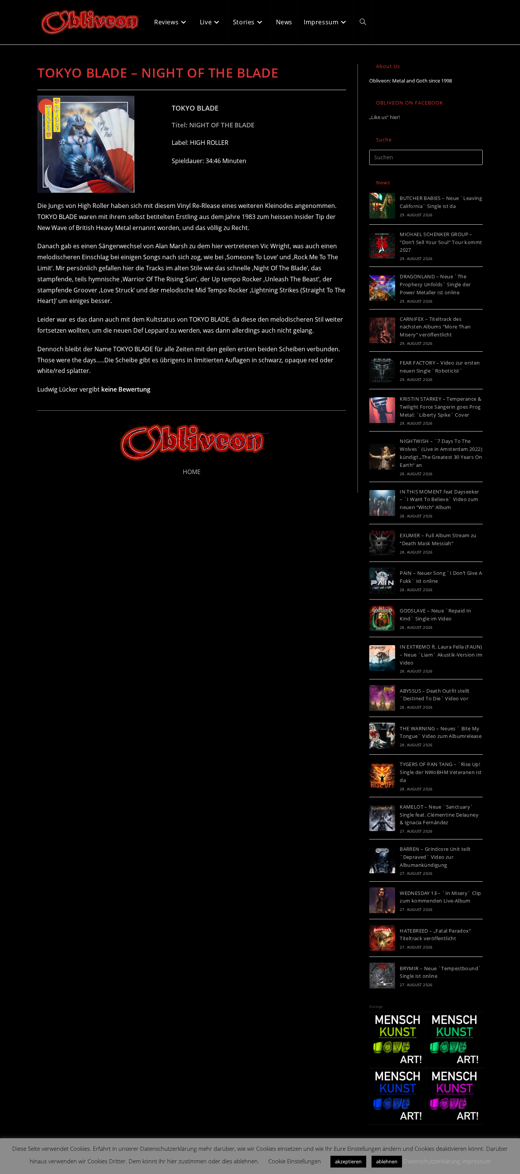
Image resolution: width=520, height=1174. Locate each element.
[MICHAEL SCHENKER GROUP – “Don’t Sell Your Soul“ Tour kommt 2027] (382, 246)
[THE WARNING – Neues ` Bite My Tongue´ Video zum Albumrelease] (382, 736)
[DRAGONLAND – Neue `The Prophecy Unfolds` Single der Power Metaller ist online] (382, 288)
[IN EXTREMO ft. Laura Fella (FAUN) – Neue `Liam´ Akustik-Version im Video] (382, 658)
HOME (192, 472)
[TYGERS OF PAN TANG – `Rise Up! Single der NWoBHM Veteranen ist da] (382, 776)
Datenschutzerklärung (432, 1161)
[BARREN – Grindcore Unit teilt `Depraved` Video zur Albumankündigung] (382, 860)
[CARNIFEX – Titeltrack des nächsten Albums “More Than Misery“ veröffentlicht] (382, 330)
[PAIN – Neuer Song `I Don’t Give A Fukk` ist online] (382, 580)
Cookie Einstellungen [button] (294, 1161)
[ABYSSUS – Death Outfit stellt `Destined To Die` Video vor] (382, 698)
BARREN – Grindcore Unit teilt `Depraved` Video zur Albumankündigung (435, 857)
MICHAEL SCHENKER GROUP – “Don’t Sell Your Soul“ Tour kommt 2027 (441, 242)
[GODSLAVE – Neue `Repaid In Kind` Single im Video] (382, 618)
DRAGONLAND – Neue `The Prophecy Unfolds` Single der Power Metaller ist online (435, 284)
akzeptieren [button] (348, 1161)
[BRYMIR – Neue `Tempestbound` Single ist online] (382, 975)
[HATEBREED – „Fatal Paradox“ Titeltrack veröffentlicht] (382, 938)
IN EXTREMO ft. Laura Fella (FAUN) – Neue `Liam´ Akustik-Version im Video (441, 654)
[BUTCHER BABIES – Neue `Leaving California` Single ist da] (382, 206)
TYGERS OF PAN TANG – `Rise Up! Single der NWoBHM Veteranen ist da (441, 772)
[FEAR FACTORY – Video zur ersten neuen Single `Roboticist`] (382, 370)
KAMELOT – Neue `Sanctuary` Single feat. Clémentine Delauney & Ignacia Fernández (439, 814)
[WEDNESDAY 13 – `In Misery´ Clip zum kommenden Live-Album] (382, 900)
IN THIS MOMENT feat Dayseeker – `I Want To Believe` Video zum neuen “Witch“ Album (439, 499)
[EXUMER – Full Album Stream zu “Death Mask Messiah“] (382, 543)
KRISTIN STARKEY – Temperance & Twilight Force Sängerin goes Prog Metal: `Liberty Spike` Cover (440, 406)
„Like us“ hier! (384, 117)
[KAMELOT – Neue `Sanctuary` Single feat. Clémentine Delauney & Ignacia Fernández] (382, 818)
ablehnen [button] (386, 1161)
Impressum (476, 1161)
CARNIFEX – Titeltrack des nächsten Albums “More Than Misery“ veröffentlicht (435, 327)
